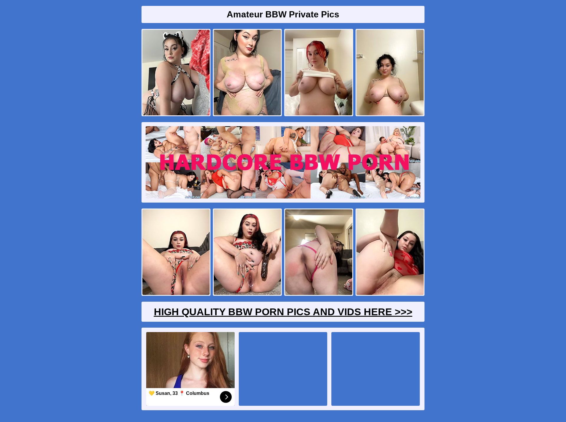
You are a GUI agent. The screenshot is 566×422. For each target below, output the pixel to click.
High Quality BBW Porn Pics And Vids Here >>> (283, 311)
